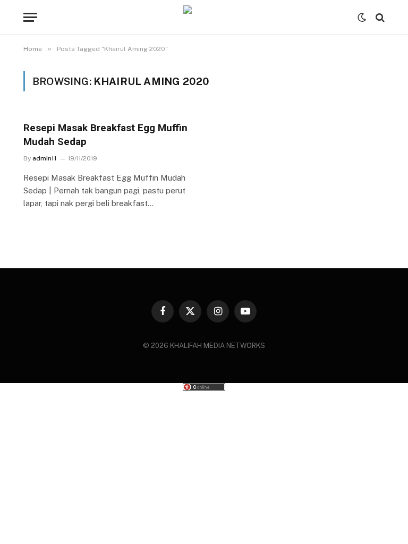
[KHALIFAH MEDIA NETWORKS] (204, 17)
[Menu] (30, 17)
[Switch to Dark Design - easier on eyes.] (362, 17)
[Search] (379, 17)
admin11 (44, 158)
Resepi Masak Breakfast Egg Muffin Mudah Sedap (105, 135)
